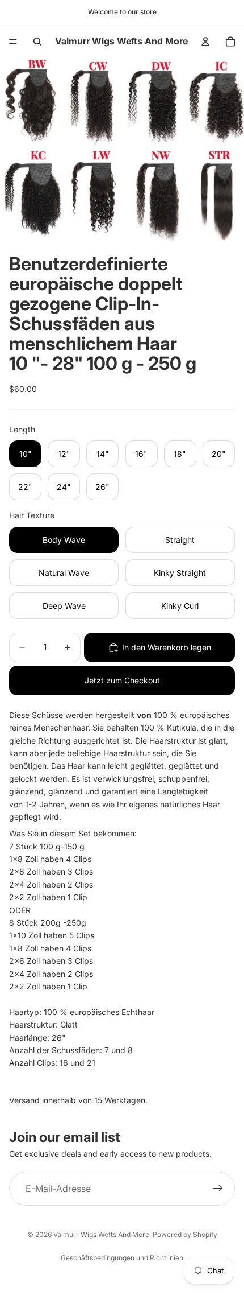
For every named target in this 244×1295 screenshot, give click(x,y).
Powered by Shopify (185, 1234)
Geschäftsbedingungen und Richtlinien (122, 1257)
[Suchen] (37, 41)
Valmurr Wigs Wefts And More (101, 1234)
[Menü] (13, 41)
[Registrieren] (218, 1189)
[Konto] (205, 41)
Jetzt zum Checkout (122, 680)
